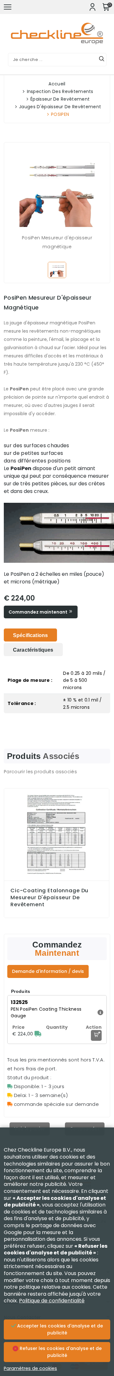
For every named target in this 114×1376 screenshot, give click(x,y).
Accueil (56, 84)
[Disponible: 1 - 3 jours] (38, 1034)
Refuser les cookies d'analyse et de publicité (60, 1352)
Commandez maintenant (38, 612)
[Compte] (92, 7)
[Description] (99, 1012)
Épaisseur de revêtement (60, 99)
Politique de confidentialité (52, 1300)
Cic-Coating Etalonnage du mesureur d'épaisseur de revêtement (49, 897)
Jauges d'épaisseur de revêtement (60, 106)
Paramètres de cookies (30, 1368)
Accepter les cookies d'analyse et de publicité (59, 1329)
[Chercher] (101, 60)
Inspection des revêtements (60, 91)
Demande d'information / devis (48, 971)
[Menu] (7, 7)
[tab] (30, 634)
